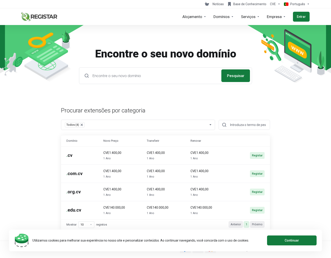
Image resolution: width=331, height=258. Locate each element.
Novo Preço (110, 140)
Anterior (236, 224)
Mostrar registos (86, 224)
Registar (257, 155)
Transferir (153, 140)
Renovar (195, 140)
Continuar (292, 240)
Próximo (257, 224)
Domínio (71, 140)
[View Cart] (207, 4)
